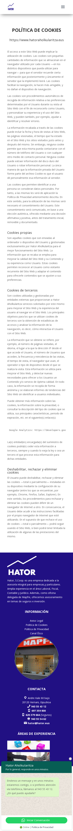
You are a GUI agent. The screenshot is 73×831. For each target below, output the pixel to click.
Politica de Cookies (36, 625)
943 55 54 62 (38, 719)
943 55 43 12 (38, 706)
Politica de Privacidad (36, 629)
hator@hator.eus (38, 723)
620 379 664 (32, 715)
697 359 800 (38, 710)
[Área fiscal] (28, 748)
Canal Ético (36, 633)
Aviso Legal (36, 620)
